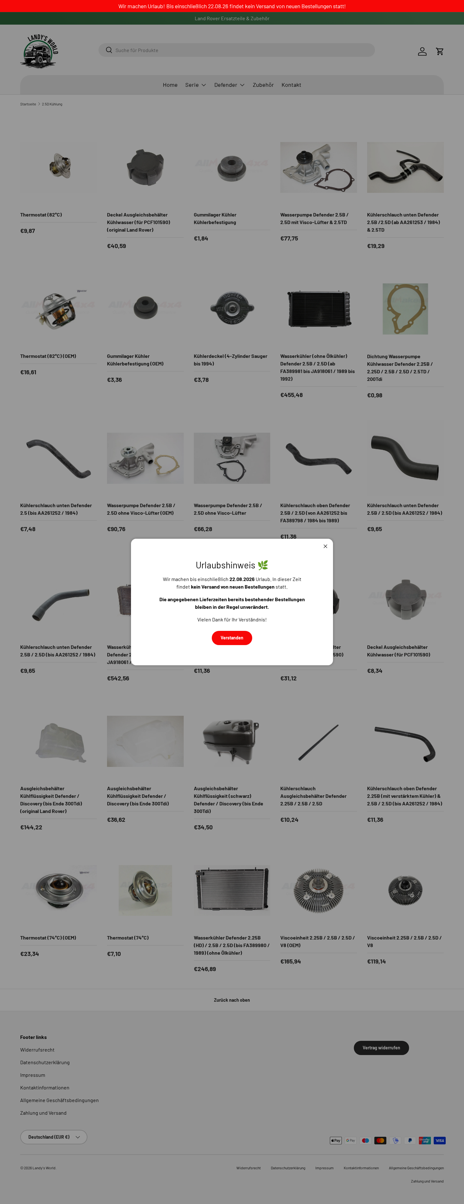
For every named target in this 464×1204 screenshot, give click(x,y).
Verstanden (232, 637)
